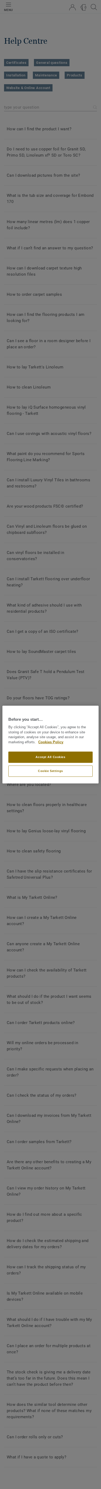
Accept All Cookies (50, 757)
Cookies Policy (50, 742)
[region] (50, 744)
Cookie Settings (50, 771)
